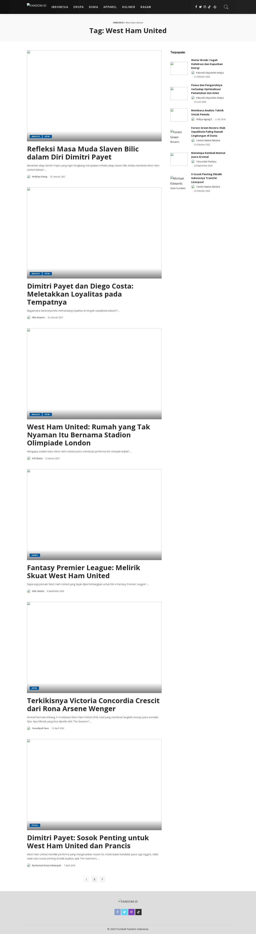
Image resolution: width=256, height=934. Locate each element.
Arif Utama (37, 458)
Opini (47, 136)
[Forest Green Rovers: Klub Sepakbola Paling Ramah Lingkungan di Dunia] (179, 136)
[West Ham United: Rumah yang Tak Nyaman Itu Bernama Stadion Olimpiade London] (94, 373)
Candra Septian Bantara (208, 140)
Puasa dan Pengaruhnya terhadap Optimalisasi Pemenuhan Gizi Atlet (206, 89)
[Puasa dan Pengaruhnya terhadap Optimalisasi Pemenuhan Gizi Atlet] (179, 93)
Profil (35, 825)
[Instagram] (205, 7)
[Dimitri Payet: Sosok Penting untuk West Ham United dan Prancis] (94, 784)
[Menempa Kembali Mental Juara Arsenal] (179, 159)
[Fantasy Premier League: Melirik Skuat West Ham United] (94, 514)
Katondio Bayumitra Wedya (210, 73)
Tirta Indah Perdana (206, 161)
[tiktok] (209, 7)
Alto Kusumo (38, 317)
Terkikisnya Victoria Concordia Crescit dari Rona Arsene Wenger (93, 704)
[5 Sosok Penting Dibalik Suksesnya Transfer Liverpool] (179, 182)
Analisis (36, 136)
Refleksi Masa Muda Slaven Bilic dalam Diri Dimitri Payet (83, 153)
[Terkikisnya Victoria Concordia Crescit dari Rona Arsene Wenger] (94, 647)
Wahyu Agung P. (204, 119)
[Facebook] (196, 7)
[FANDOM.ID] (36, 7)
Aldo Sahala (38, 591)
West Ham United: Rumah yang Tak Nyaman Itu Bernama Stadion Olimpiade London (88, 434)
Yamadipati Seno (40, 728)
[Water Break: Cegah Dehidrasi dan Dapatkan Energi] (179, 68)
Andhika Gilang (39, 176)
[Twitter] (200, 7)
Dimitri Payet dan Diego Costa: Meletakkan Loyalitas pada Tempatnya (80, 294)
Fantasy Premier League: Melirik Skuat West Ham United (83, 571)
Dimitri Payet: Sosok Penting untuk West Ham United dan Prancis (88, 841)
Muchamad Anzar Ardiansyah (46, 865)
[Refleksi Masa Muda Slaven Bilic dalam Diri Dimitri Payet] (94, 95)
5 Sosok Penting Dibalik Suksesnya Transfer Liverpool (206, 178)
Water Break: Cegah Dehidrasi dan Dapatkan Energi (207, 64)
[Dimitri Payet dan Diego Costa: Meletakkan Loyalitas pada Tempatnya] (94, 232)
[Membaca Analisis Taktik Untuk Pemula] (179, 114)
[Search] (226, 7)
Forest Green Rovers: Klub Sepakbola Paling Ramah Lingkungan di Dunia (208, 131)
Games (35, 555)
